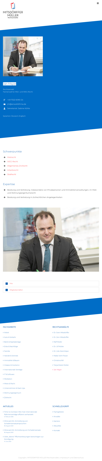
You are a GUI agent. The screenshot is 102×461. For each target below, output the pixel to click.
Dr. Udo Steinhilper (61, 351)
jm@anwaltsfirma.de (16, 104)
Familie (7, 351)
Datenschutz (79, 458)
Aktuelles (57, 426)
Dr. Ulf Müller (59, 346)
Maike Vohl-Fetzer (61, 356)
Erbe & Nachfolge (11, 346)
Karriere (57, 421)
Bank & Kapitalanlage (12, 342)
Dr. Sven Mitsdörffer (61, 332)
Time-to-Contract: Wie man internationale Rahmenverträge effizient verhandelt (20, 413)
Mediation (8, 379)
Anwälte (57, 416)
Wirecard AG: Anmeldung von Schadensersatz (22, 430)
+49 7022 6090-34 (15, 100)
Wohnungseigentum (12, 393)
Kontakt (57, 430)
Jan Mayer (58, 370)
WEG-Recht (12, 161)
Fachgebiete (59, 412)
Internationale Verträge (13, 370)
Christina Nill (59, 360)
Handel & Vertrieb (11, 356)
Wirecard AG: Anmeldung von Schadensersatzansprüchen (16, 422)
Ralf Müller (58, 342)
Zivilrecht (7, 397)
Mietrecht (11, 157)
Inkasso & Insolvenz (11, 365)
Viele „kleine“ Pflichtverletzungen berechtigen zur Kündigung (24, 438)
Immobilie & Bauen (11, 360)
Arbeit (6, 332)
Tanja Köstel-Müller (61, 365)
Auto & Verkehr (10, 337)
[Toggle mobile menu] (98, 3)
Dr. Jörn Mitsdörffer (61, 337)
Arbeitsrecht (12, 170)
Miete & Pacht (9, 384)
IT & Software (9, 374)
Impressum (64, 458)
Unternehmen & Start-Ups (14, 388)
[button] (51, 283)
